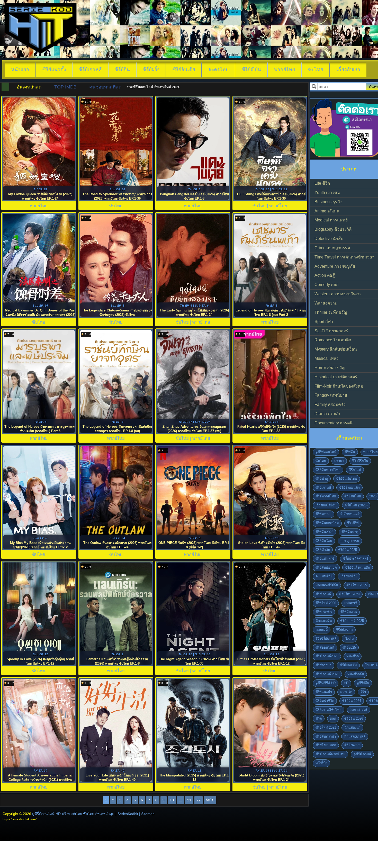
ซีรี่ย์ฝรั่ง (151, 69)
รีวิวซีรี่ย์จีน (360, 461)
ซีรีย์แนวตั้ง (54, 69)
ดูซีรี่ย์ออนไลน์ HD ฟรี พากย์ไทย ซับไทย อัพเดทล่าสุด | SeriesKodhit (85, 814)
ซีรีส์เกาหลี (323, 594)
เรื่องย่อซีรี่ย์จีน (326, 505)
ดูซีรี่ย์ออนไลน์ (326, 452)
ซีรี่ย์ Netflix (324, 612)
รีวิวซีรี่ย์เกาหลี (326, 638)
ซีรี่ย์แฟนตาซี (325, 558)
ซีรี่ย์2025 (349, 647)
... (180, 800)
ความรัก (346, 692)
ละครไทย (218, 69)
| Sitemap (147, 814)
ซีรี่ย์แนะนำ (324, 692)
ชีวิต (319, 718)
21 (189, 800)
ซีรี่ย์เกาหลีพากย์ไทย (330, 754)
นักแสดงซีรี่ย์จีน (327, 585)
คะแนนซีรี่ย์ (324, 576)
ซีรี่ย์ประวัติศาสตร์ (355, 558)
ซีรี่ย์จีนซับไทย (346, 478)
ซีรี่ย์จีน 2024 (351, 701)
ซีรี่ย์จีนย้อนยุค (326, 567)
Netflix (349, 638)
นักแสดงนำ (352, 727)
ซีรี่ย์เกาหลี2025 (327, 656)
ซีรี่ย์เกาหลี (90, 69)
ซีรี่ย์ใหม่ (355, 470)
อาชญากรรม (349, 541)
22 (198, 800)
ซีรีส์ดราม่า (323, 665)
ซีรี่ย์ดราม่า (323, 514)
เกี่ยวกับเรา (348, 69)
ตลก (333, 718)
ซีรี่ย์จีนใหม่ (324, 541)
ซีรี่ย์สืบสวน (348, 612)
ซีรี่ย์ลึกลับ (323, 550)
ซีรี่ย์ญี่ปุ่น (251, 69)
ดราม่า (339, 461)
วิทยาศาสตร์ (358, 710)
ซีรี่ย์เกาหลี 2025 (352, 621)
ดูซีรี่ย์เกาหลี (362, 754)
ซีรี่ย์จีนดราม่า (326, 736)
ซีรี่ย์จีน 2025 (347, 550)
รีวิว (363, 692)
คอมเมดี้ (322, 630)
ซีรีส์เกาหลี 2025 (327, 674)
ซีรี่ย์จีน (122, 69)
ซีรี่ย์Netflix (352, 745)
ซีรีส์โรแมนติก (326, 745)
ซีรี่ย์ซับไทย (352, 496)
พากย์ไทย (284, 69)
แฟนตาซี (350, 603)
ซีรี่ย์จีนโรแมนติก (357, 567)
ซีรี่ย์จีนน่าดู (349, 532)
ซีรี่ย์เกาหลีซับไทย (328, 710)
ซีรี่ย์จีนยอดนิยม (327, 523)
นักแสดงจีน (324, 621)
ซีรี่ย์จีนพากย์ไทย (328, 470)
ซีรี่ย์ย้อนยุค (344, 630)
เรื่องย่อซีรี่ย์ (349, 576)
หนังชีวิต (352, 656)
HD (346, 683)
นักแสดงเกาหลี (354, 736)
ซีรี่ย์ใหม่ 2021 (326, 727)
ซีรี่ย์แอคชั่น (348, 665)
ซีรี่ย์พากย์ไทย (326, 496)
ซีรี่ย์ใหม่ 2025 (356, 585)
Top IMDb (65, 87)
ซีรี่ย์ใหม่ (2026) (356, 505)
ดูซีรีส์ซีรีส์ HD (326, 683)
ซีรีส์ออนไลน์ (325, 647)
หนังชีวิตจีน (355, 674)
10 (172, 800)
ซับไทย (315, 69)
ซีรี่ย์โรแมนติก (349, 487)
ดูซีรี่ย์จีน (363, 683)
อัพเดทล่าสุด (29, 87)
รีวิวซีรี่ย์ (353, 523)
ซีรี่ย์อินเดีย (184, 69)
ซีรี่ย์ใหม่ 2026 (326, 603)
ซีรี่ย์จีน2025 (324, 532)
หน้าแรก (20, 69)
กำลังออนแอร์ (349, 514)
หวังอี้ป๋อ (321, 763)
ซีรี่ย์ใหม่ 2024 (349, 594)
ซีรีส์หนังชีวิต (325, 701)
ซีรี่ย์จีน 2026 (353, 718)
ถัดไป (210, 800)
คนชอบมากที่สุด (105, 87)
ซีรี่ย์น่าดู (322, 478)
